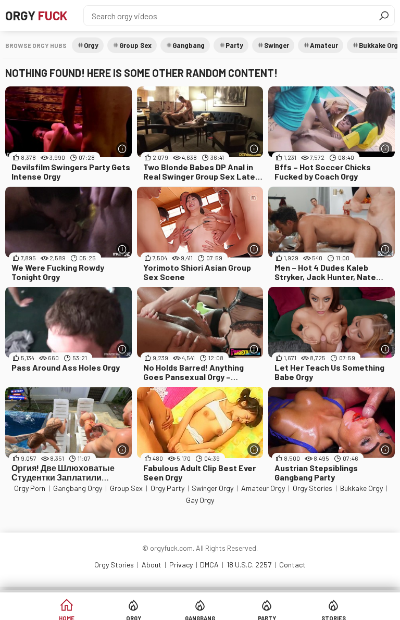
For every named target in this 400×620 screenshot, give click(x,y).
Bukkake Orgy (361, 488)
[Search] (384, 15)
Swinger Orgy (212, 488)
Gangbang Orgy (77, 488)
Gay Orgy (200, 500)
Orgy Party (167, 488)
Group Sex (135, 45)
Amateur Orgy (263, 488)
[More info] (122, 148)
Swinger (276, 45)
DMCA (209, 564)
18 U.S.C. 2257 (249, 564)
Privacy (181, 564)
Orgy (36, 15)
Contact (292, 564)
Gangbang (188, 45)
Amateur (324, 45)
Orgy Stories (312, 488)
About (151, 564)
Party (234, 45)
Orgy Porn (29, 488)
